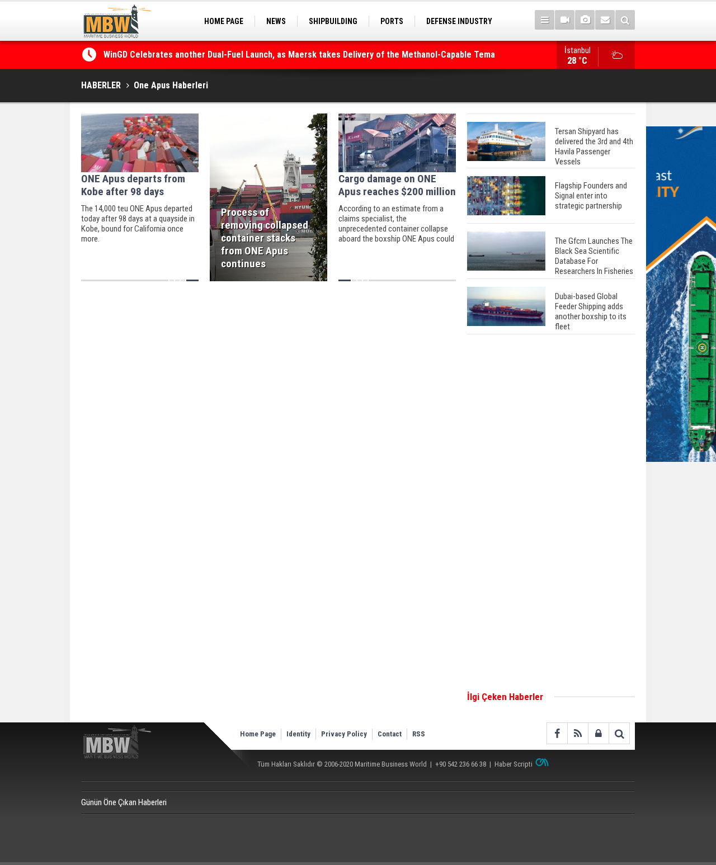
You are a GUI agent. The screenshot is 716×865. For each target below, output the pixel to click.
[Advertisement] (551, 513)
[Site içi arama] (625, 20)
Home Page (258, 734)
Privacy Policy (344, 734)
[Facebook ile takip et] (557, 733)
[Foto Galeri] (585, 20)
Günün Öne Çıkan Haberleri (124, 802)
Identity (298, 734)
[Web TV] (564, 20)
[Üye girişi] (598, 733)
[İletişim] (605, 20)
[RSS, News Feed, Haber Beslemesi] (577, 733)
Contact (390, 734)
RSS (418, 734)
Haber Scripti (513, 764)
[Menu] (544, 20)
